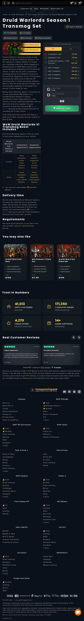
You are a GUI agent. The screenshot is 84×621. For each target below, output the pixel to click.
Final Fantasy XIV (21, 501)
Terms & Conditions (11, 420)
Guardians (47, 545)
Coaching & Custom (11, 542)
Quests (5, 588)
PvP (44, 417)
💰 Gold (46, 403)
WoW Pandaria (22, 476)
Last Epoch (21, 553)
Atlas (45, 454)
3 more (46, 497)
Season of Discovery (51, 437)
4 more (5, 445)
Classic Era (47, 431)
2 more (5, 471)
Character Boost (9, 491)
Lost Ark (62, 527)
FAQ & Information (10, 411)
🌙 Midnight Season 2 (52, 406)
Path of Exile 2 (21, 450)
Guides (5, 409)
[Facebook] (69, 391)
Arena (5, 568)
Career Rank (48, 556)
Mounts (6, 514)
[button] (75, 3)
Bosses (5, 460)
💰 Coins (46, 505)
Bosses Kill (47, 457)
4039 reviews (46, 367)
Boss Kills (47, 514)
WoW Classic (62, 425)
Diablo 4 (62, 476)
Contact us (26, 8)
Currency (6, 465)
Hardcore (46, 434)
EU (53, 49)
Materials (47, 491)
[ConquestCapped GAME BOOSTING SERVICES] (32, 390)
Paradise (46, 539)
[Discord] (64, 391)
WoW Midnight (62, 399)
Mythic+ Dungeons (50, 414)
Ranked (5, 531)
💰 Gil (5, 505)
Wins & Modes (8, 537)
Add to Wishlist (76, 27)
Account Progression (11, 539)
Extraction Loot (49, 519)
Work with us (8, 406)
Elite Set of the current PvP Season (22, 115)
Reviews (44, 8)
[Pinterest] (79, 391)
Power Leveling (9, 434)
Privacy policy (8, 417)
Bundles (46, 482)
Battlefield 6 (62, 553)
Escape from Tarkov (22, 578)
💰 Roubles (7, 582)
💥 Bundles (47, 409)
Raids (45, 411)
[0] (71, 3)
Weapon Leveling (50, 565)
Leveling (6, 511)
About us (6, 403)
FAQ (36, 8)
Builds (5, 463)
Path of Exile (62, 450)
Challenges (7, 488)
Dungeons (7, 443)
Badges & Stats (9, 534)
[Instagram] (74, 391)
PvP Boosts (32, 371)
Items (45, 494)
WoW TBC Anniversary (22, 425)
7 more (46, 420)
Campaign (47, 559)
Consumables (8, 457)
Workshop (47, 517)
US (71, 49)
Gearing (6, 437)
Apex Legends (22, 527)
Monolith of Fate (9, 565)
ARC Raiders (62, 501)
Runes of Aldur (9, 454)
